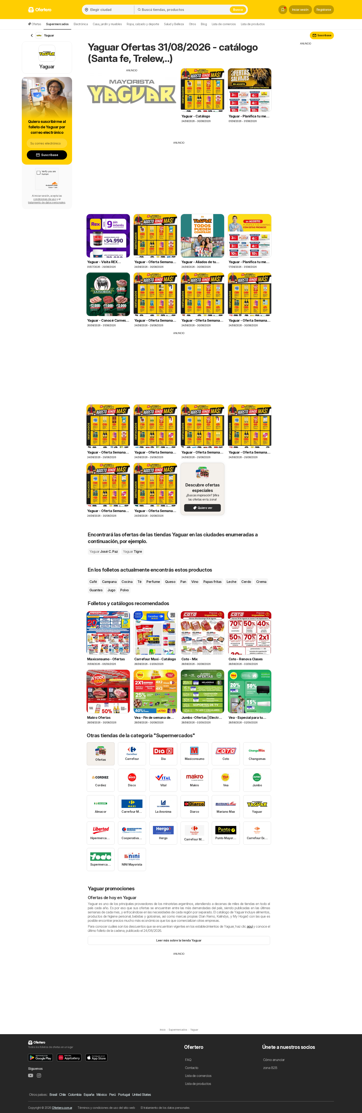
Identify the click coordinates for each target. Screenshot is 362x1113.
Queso (170, 582)
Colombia (74, 1094)
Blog (204, 24)
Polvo (124, 590)
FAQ (188, 1060)
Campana (109, 582)
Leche (231, 582)
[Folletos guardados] (282, 9)
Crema (261, 582)
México (101, 1094)
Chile (62, 1094)
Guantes (95, 590)
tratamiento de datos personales (46, 202)
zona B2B (270, 1068)
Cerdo (246, 582)
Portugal (124, 1094)
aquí (250, 926)
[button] (40, 1057)
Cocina (127, 582)
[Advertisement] (131, 101)
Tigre (132, 551)
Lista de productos (253, 24)
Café (93, 582)
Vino (194, 582)
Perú (112, 1094)
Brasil (53, 1094)
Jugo (111, 590)
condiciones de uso (44, 199)
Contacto (191, 1068)
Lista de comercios (224, 24)
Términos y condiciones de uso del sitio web (106, 1107)
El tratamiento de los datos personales (165, 1107)
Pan (183, 582)
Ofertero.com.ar (62, 1107)
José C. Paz (103, 551)
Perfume (153, 582)
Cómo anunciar (274, 1060)
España (89, 1094)
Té (139, 582)
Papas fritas (212, 582)
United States (141, 1094)
